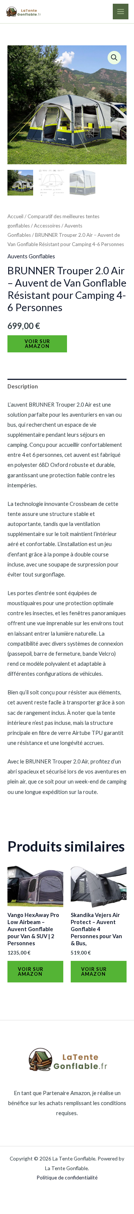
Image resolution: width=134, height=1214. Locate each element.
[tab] (67, 386)
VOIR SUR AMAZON (37, 343)
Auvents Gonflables (31, 256)
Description (22, 386)
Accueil (15, 216)
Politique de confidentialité (67, 1177)
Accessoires (47, 226)
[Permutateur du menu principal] (120, 11)
